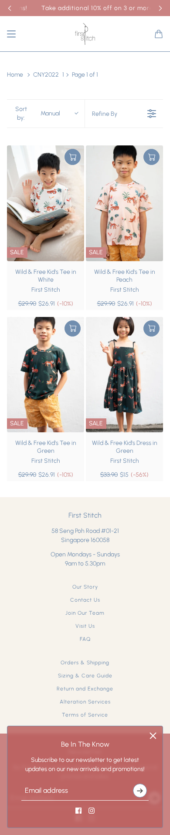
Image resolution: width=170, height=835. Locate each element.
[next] (160, 8)
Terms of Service (85, 715)
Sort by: (38, 113)
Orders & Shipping (85, 663)
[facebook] (78, 810)
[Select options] (73, 157)
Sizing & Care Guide (85, 676)
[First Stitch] (85, 34)
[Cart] (158, 34)
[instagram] (91, 810)
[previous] (9, 8)
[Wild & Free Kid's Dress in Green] (124, 375)
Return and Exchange (85, 689)
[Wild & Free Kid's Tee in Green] (45, 375)
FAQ (85, 639)
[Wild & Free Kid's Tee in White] (45, 203)
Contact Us (85, 600)
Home (15, 74)
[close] (153, 735)
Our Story (85, 587)
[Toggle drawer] (11, 33)
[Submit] (140, 791)
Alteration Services (85, 702)
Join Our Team (85, 613)
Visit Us (85, 626)
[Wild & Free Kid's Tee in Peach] (124, 203)
